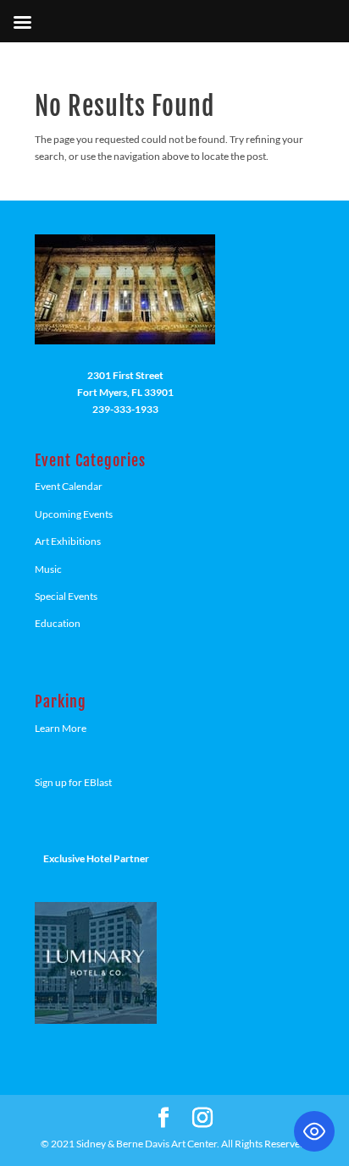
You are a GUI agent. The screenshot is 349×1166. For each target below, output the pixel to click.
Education (57, 623)
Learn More (60, 728)
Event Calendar (68, 486)
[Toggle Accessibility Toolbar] (314, 1131)
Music (48, 569)
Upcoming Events (74, 514)
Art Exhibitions (68, 541)
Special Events (66, 596)
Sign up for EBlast (73, 782)
